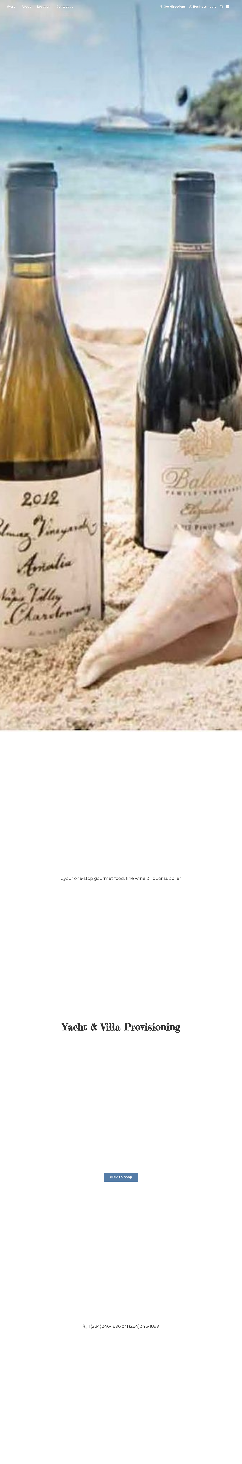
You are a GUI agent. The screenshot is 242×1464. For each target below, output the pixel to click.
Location (43, 6)
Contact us (65, 6)
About (26, 6)
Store (11, 6)
